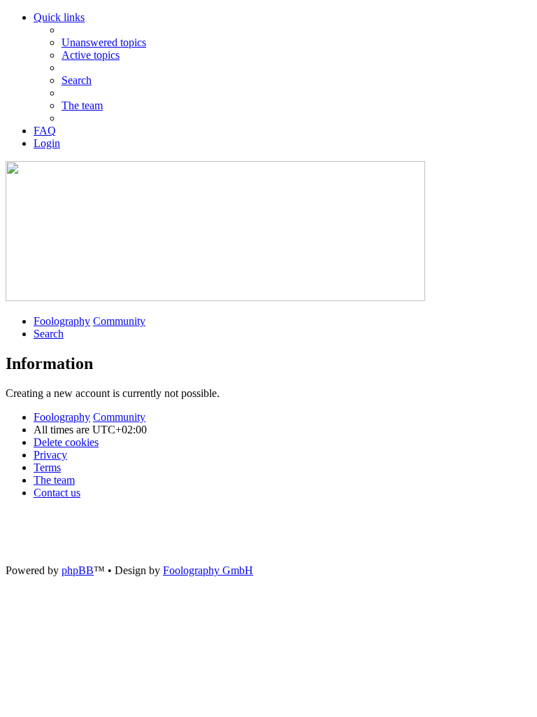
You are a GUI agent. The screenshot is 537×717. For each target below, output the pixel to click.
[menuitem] (104, 42)
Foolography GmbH (208, 570)
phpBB (78, 570)
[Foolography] (215, 297)
